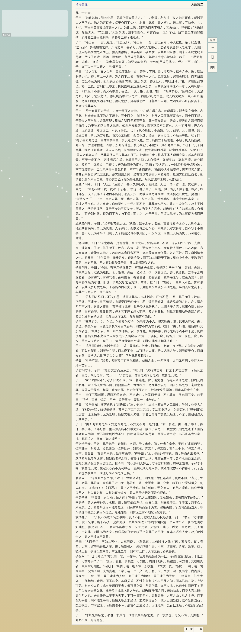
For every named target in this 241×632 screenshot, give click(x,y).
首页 (212, 40)
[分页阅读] (212, 67)
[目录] (212, 47)
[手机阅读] (212, 57)
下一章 (198, 629)
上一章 (189, 629)
